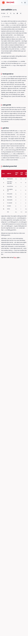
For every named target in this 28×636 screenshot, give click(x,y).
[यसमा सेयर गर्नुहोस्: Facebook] (7, 13)
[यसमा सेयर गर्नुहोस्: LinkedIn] (14, 13)
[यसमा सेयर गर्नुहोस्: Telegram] (20, 13)
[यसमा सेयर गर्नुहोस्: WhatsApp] (17, 13)
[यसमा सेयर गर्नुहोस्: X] (10, 13)
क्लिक (15, 257)
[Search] (22, 2)
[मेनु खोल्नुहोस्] (25, 2)
